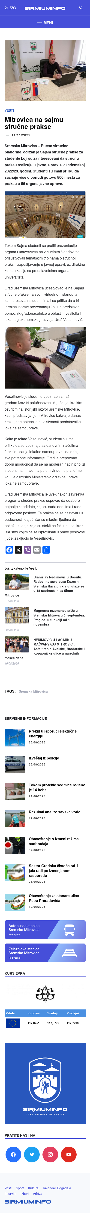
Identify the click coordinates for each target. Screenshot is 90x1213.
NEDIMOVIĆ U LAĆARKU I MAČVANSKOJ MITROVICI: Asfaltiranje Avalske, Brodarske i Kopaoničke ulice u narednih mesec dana (45, 649)
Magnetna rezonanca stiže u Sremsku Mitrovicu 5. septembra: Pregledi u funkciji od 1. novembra (59, 617)
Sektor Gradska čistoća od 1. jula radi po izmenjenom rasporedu (54, 871)
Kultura (33, 1188)
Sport (20, 1188)
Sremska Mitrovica (33, 691)
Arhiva (37, 1193)
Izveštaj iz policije (44, 758)
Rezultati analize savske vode (54, 812)
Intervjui (10, 1193)
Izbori (25, 1193)
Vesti (9, 110)
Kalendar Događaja (57, 1188)
